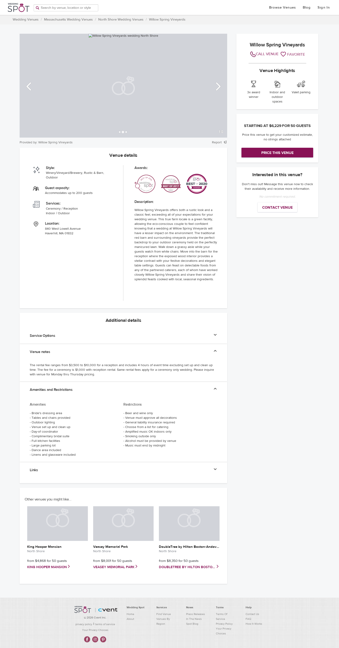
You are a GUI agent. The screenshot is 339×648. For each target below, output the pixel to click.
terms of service (105, 624)
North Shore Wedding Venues (120, 19)
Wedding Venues (26, 19)
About (130, 619)
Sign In (324, 7)
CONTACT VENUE (277, 207)
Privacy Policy (224, 624)
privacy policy (83, 624)
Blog (307, 7)
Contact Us (252, 614)
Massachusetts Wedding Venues (68, 19)
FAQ (248, 619)
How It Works (254, 624)
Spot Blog (192, 624)
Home (130, 614)
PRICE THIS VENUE (277, 153)
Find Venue (163, 614)
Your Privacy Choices (95, 630)
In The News (194, 619)
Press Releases (195, 614)
